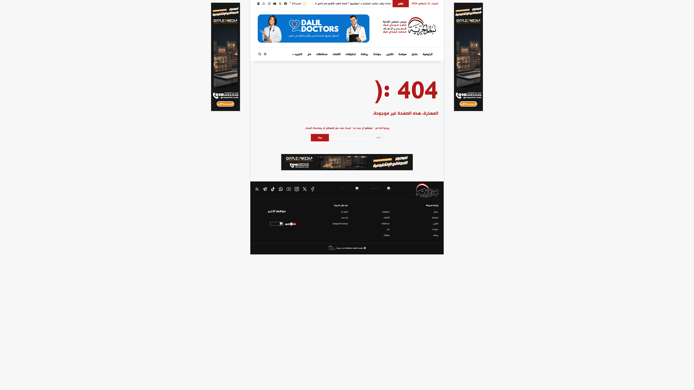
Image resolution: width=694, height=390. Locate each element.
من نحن (344, 217)
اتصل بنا (344, 212)
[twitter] (305, 189)
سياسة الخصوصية (340, 223)
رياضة (364, 54)
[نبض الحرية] (409, 26)
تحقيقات (351, 54)
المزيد (298, 54)
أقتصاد (336, 54)
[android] (375, 190)
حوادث (377, 54)
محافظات (321, 54)
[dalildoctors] (277, 228)
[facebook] (312, 189)
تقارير (389, 54)
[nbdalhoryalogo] (420, 191)
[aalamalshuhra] (290, 225)
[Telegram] (265, 189)
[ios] (344, 190)
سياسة (402, 54)
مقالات (386, 235)
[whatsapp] (281, 189)
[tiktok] (273, 189)
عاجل (415, 54)
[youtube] (289, 189)
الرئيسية (428, 54)
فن (309, 54)
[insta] (297, 189)
